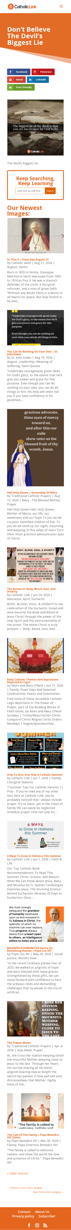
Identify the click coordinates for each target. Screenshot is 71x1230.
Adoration (14, 599)
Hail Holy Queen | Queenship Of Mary (32, 492)
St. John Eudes (21, 357)
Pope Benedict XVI (24, 1141)
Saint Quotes (31, 366)
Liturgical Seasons (20, 782)
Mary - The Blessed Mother (41, 500)
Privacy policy (23, 1216)
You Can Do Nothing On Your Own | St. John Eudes (32, 353)
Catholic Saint (21, 263)
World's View (27, 958)
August (12, 267)
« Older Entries (17, 1173)
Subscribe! (47, 1216)
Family (14, 689)
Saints (23, 267)
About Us (42, 1211)
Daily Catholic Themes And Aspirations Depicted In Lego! (32, 681)
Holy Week (24, 1050)
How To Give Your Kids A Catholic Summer (35, 775)
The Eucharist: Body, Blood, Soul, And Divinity (31, 590)
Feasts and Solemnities (43, 694)
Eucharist (38, 599)
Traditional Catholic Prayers (31, 496)
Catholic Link (20, 595)
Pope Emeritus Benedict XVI (37, 1145)
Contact (24, 1211)
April (26, 599)
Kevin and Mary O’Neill (27, 685)
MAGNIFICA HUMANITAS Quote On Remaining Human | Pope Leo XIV (30, 949)
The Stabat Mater (19, 1043)
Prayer (11, 504)
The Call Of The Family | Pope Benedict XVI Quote (33, 1136)
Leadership (27, 362)
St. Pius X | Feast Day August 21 (28, 259)
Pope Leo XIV (20, 954)
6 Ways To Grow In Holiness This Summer (34, 856)
